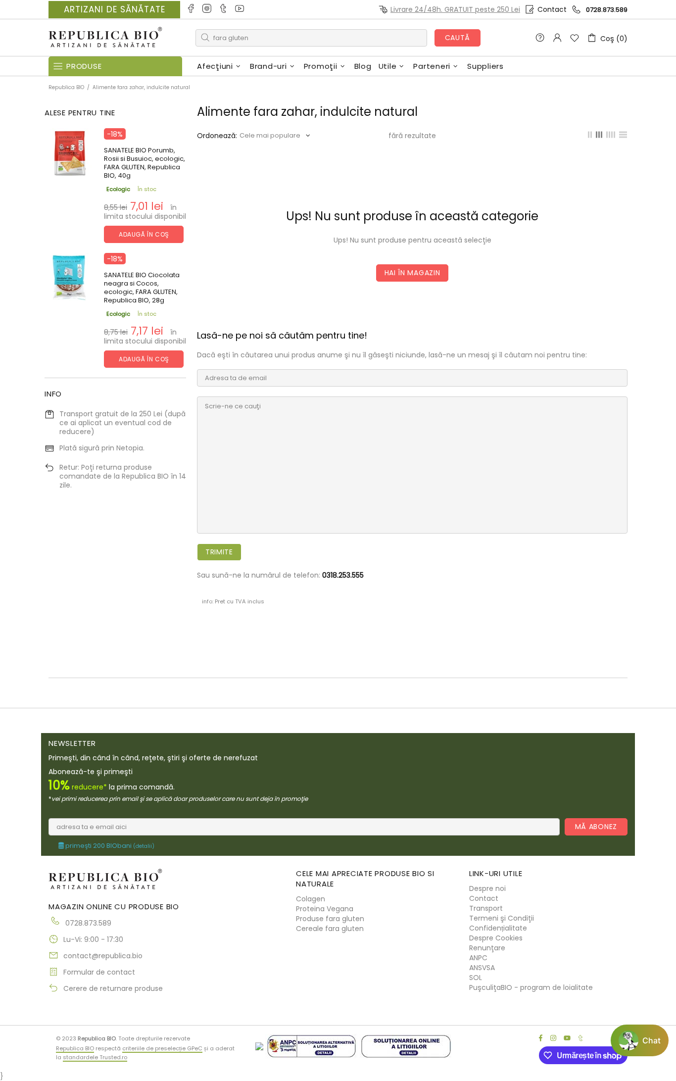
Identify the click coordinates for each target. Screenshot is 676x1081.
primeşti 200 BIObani (109, 845)
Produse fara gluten (330, 918)
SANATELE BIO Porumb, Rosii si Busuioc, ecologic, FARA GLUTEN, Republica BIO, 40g (144, 163)
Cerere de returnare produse (113, 988)
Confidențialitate (498, 928)
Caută (458, 38)
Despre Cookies (496, 938)
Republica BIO (105, 37)
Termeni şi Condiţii (501, 918)
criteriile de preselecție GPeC (162, 1048)
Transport (486, 908)
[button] (640, 1040)
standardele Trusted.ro (95, 1057)
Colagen (310, 898)
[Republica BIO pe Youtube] (240, 9)
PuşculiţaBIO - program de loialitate (531, 987)
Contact (552, 9)
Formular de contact (99, 972)
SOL (475, 977)
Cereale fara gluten (330, 928)
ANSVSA (482, 967)
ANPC (478, 957)
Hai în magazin (412, 273)
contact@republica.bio (103, 955)
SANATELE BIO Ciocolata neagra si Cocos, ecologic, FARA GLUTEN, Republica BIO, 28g (142, 287)
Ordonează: (217, 135)
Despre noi (487, 888)
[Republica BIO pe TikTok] (224, 9)
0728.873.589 (607, 9)
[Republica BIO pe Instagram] (207, 9)
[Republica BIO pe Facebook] (191, 9)
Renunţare (487, 947)
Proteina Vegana (324, 908)
